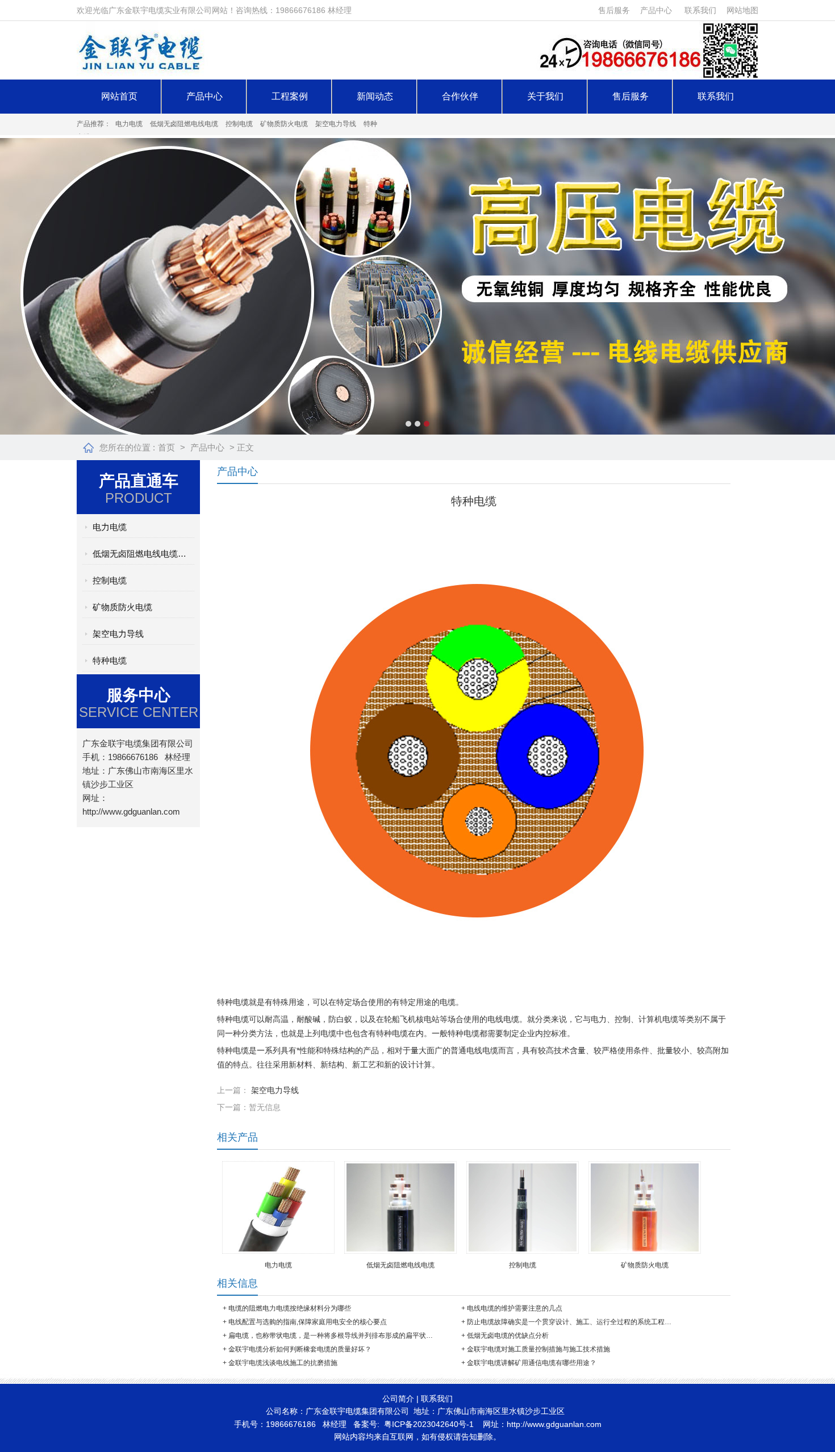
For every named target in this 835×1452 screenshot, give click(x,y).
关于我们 (545, 96)
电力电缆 (129, 124)
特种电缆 (110, 660)
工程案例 (290, 96)
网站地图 (742, 10)
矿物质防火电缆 (284, 124)
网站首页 (119, 96)
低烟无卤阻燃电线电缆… (139, 553)
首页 (166, 447)
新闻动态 (375, 96)
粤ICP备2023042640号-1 (429, 1424)
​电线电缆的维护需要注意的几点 (514, 1308)
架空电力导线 (335, 124)
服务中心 (138, 695)
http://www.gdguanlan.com (131, 811)
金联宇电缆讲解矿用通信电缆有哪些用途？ (531, 1363)
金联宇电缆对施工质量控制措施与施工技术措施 (538, 1349)
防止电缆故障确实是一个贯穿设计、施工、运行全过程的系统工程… (569, 1322)
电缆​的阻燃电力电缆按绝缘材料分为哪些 (289, 1308)
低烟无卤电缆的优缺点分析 (508, 1336)
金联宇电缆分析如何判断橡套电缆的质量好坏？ (299, 1349)
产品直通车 (138, 481)
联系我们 (700, 10)
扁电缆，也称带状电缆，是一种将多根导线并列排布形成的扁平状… (330, 1336)
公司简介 (398, 1398)
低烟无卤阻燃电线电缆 (184, 124)
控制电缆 (239, 124)
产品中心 (656, 10)
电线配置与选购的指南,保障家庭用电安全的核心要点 (307, 1322)
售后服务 (614, 10)
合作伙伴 (460, 96)
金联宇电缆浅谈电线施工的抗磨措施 (282, 1363)
